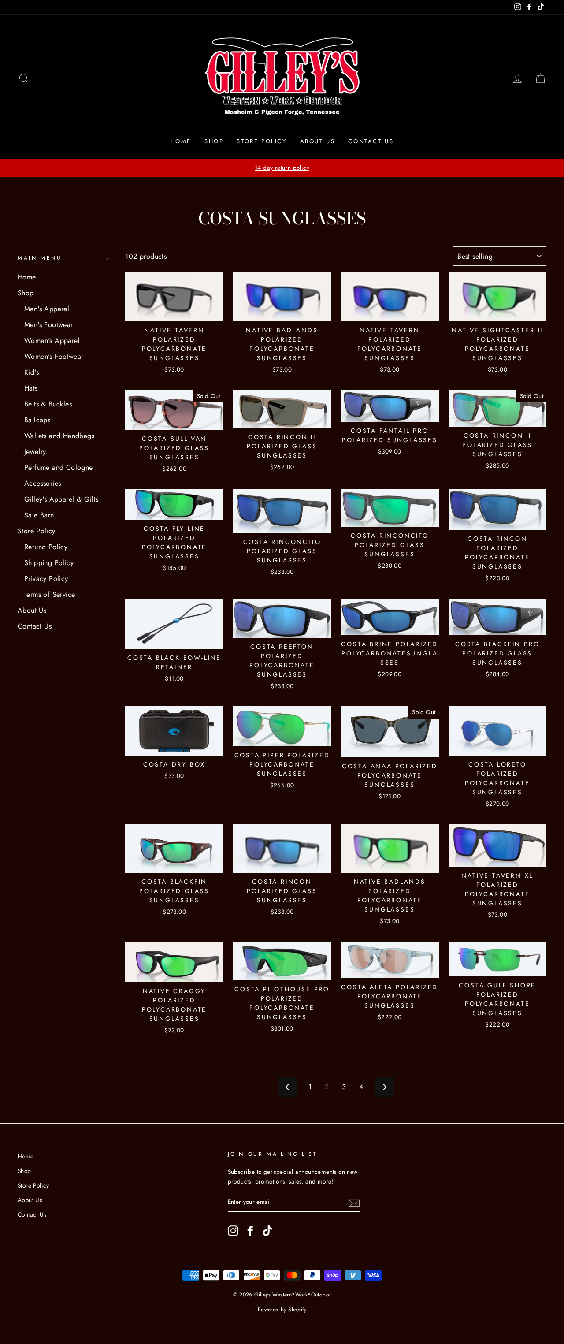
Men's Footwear (48, 325)
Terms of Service (49, 594)
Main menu (40, 258)
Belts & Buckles (48, 404)
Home (181, 141)
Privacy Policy (46, 578)
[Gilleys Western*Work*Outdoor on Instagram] (233, 1230)
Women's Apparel (52, 340)
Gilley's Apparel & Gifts (61, 499)
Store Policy (261, 141)
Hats (31, 388)
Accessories (42, 483)
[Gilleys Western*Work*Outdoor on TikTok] (267, 1230)
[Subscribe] (354, 1202)
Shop (213, 141)
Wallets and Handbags (59, 436)
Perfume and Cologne (58, 467)
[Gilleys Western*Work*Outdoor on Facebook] (250, 1230)
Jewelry (35, 452)
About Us (317, 141)
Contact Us (370, 141)
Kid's (31, 372)
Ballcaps (37, 420)
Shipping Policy (49, 563)
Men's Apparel (46, 309)
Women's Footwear (53, 356)
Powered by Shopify (282, 1310)
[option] (282, 168)
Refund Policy (45, 547)
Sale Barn (39, 515)
